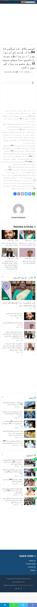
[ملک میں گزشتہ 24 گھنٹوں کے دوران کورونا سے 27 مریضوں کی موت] (29, 424)
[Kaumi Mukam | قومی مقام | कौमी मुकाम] (28, 2)
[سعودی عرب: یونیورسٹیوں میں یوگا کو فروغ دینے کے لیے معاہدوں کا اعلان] (29, 501)
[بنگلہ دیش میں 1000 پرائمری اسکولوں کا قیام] (29, 482)
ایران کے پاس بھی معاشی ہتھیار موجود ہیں (10, 244)
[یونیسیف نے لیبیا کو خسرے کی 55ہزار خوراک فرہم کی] (29, 405)
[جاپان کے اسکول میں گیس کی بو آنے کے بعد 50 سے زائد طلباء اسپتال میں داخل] (29, 463)
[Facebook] (21, 588)
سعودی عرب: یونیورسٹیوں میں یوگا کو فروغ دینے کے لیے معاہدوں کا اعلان (13, 500)
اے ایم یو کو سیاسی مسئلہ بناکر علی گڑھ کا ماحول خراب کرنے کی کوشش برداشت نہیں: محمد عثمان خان (10, 265)
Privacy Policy (30, 564)
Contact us (31, 567)
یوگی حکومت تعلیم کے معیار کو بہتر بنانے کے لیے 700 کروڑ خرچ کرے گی (12, 491)
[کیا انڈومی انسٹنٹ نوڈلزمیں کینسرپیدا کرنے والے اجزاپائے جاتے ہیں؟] (29, 434)
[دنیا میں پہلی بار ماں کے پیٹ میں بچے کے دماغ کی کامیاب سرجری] (29, 414)
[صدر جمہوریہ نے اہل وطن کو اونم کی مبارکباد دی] (27, 234)
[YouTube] (16, 588)
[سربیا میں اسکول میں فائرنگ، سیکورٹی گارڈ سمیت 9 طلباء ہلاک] (29, 472)
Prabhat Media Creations (26, 585)
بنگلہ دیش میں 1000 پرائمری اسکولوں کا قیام (13, 480)
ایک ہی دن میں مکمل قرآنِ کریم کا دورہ (29, 262)
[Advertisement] (18, 24)
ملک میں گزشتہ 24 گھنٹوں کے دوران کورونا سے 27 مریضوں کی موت (12, 423)
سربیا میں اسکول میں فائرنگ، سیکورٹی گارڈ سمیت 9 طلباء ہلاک (12, 472)
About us (32, 561)
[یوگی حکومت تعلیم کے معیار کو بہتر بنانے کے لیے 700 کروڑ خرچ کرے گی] (29, 491)
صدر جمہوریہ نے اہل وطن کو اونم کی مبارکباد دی (27, 244)
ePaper (32, 570)
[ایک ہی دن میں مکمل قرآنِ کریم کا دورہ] (27, 252)
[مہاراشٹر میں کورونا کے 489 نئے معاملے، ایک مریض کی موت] (29, 444)
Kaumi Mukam (18, 217)
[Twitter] (18, 588)
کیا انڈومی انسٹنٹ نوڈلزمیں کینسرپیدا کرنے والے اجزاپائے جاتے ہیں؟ (13, 433)
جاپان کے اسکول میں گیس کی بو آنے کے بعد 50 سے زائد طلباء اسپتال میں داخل (13, 462)
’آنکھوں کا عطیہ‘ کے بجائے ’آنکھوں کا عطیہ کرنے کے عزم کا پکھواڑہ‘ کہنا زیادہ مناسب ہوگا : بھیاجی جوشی (12, 347)
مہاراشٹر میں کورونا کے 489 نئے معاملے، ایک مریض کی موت (13, 442)
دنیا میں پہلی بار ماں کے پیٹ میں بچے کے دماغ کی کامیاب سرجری (13, 413)
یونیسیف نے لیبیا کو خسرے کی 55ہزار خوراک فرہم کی (13, 403)
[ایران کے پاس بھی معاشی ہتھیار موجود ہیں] (10, 234)
